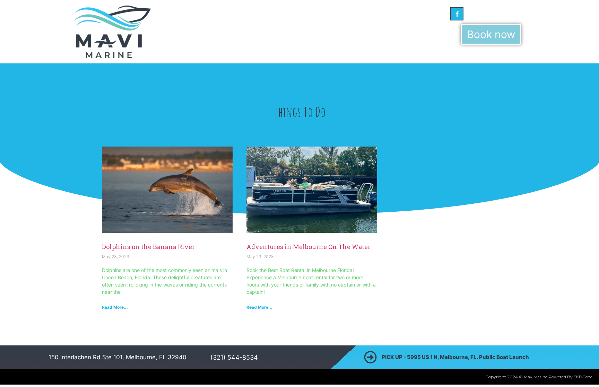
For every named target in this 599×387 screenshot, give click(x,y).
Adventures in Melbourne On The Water (308, 247)
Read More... (115, 307)
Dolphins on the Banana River (148, 247)
